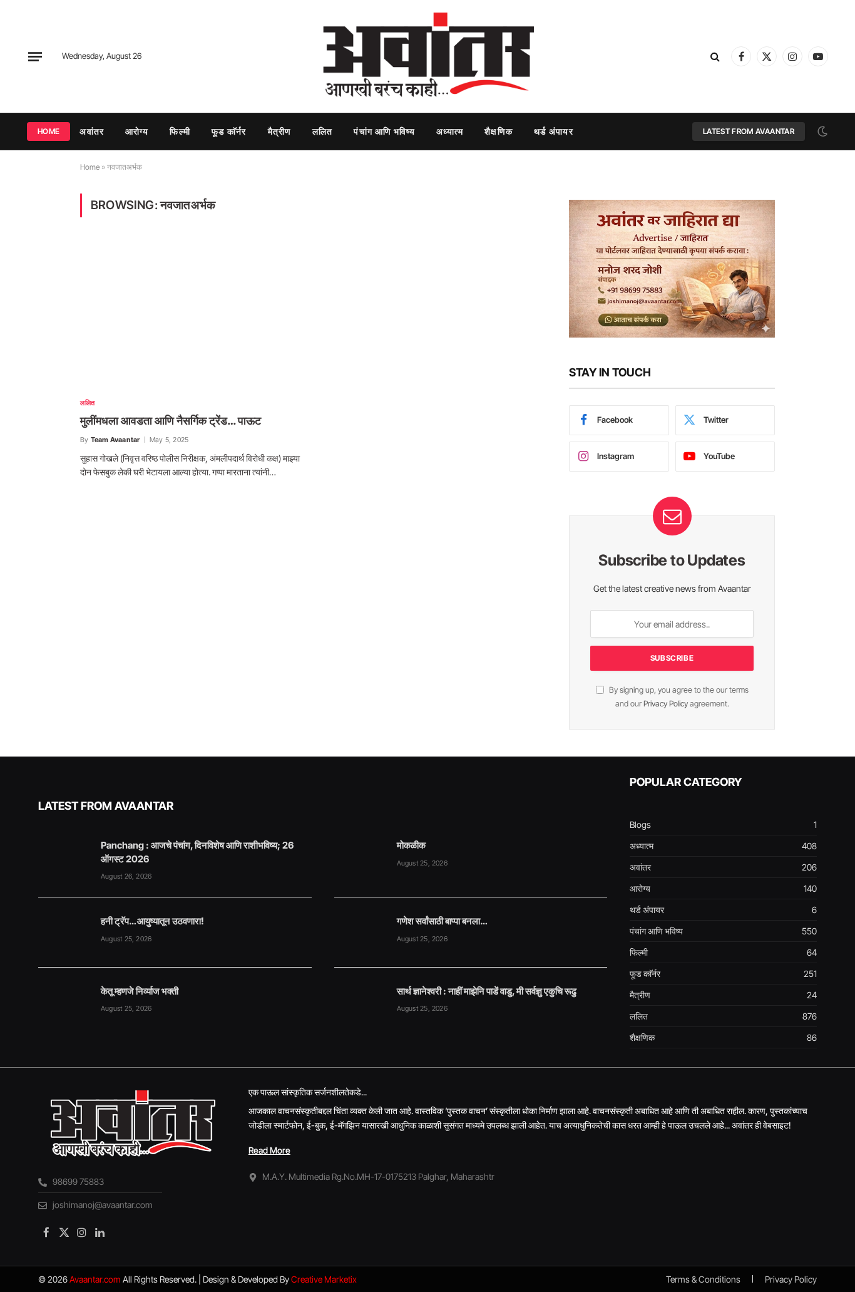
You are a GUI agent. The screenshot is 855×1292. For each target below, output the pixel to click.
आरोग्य (136, 131)
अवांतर (91, 131)
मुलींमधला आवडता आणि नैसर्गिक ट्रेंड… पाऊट (170, 420)
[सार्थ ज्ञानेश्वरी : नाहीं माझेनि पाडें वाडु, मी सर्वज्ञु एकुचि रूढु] (360, 1002)
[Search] (715, 57)
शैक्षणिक (498, 131)
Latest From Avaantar (748, 131)
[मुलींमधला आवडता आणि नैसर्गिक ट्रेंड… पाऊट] (192, 314)
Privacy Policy (665, 703)
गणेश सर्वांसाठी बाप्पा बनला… (442, 921)
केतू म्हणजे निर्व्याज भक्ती (139, 991)
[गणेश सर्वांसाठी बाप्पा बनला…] (360, 932)
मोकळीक (411, 845)
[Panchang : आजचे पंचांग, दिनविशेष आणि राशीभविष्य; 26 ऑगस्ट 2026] (64, 856)
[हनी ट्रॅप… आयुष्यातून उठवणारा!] (64, 932)
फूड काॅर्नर (229, 131)
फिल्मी (180, 131)
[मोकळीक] (360, 856)
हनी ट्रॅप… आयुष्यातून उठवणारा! (152, 921)
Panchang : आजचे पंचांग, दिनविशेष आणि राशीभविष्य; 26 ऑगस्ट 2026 (197, 851)
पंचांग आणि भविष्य (384, 131)
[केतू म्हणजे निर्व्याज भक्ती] (64, 1002)
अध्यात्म (450, 131)
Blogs (640, 824)
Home (48, 131)
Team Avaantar (115, 439)
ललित (322, 131)
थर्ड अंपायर (553, 131)
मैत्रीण (279, 131)
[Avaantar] (427, 56)
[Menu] (35, 56)
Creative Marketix (324, 1279)
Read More (269, 1150)
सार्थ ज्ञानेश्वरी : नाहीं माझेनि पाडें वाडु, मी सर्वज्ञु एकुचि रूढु (486, 991)
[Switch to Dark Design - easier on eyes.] (821, 131)
